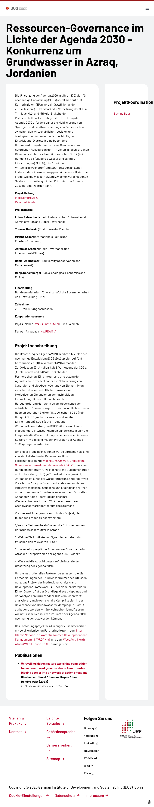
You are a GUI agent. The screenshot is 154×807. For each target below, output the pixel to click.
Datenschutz (65, 795)
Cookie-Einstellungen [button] (27, 795)
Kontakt (16, 731)
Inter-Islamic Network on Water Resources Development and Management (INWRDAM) (51, 635)
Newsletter (91, 750)
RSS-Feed (90, 758)
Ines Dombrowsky (26, 197)
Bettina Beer (122, 113)
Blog (87, 765)
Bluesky (89, 728)
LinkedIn (90, 743)
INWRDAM (46, 331)
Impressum (94, 795)
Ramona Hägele (25, 202)
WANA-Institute (45, 324)
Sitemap (53, 758)
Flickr (88, 773)
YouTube (90, 735)
